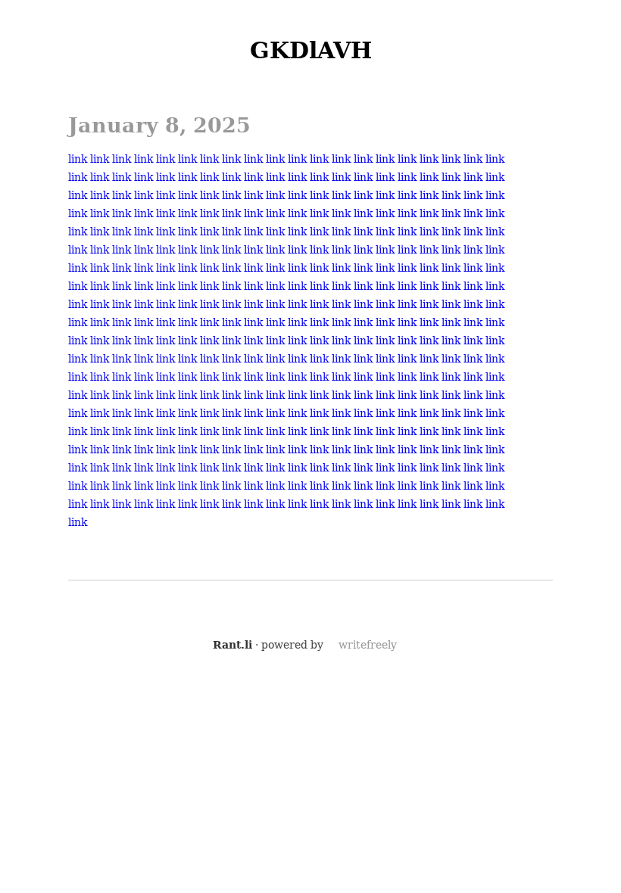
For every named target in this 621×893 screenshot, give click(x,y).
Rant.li (232, 645)
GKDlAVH (311, 50)
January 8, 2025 (159, 125)
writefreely (368, 645)
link (77, 159)
